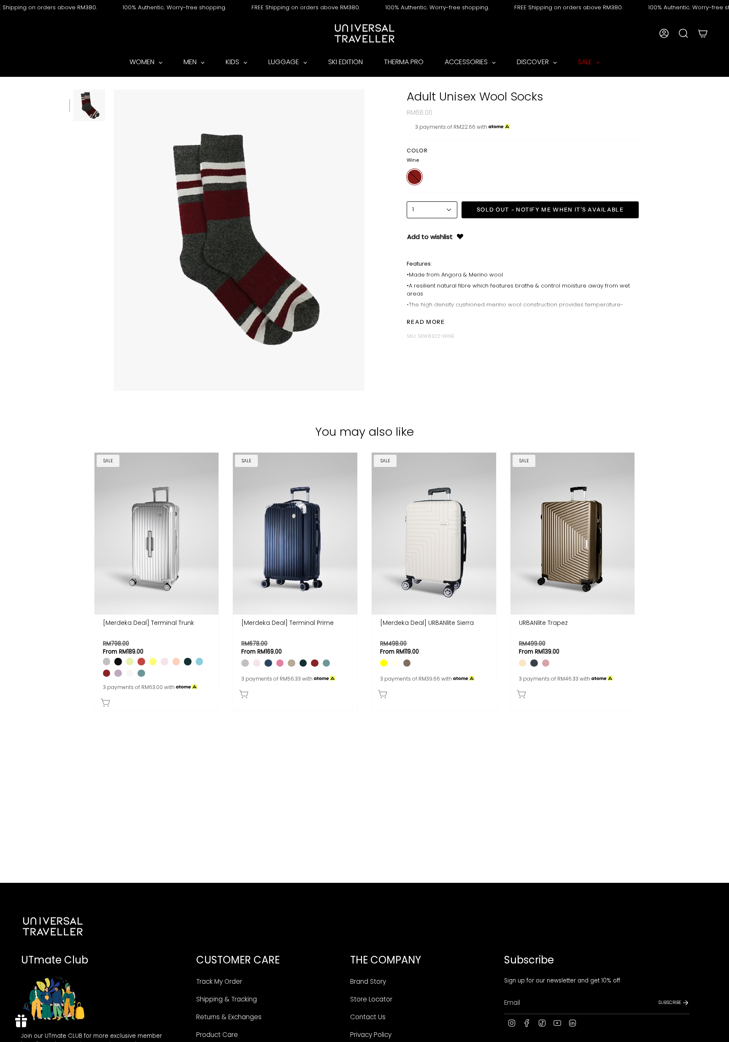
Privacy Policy (371, 1034)
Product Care (217, 1034)
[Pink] (545, 663)
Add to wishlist (430, 236)
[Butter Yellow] (153, 661)
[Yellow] (383, 663)
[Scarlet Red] (106, 673)
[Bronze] (291, 663)
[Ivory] (395, 663)
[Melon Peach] (176, 661)
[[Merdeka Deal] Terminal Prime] (295, 533)
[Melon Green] (129, 661)
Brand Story (368, 981)
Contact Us (368, 1016)
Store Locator (371, 999)
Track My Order (219, 981)
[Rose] (280, 663)
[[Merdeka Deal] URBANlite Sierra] (434, 533)
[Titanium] (106, 661)
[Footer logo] (52, 926)
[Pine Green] (187, 661)
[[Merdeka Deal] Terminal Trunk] (156, 533)
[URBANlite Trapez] (572, 533)
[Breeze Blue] (199, 661)
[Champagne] (522, 663)
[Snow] (129, 673)
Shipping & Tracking (226, 999)
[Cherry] (141, 661)
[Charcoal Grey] (533, 663)
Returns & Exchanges (229, 1016)
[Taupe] (406, 663)
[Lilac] (118, 673)
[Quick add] (159, 700)
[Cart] (703, 33)
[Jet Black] (118, 661)
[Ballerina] (164, 661)
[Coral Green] (141, 673)
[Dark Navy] (268, 663)
